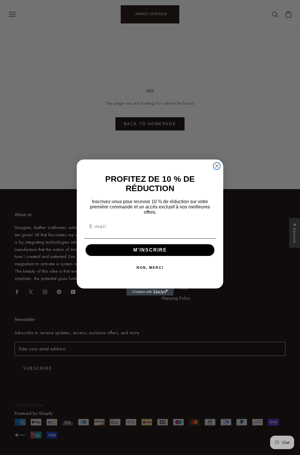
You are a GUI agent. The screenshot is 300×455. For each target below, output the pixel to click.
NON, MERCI (150, 268)
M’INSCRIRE (150, 249)
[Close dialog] (216, 165)
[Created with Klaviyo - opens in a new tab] (150, 292)
